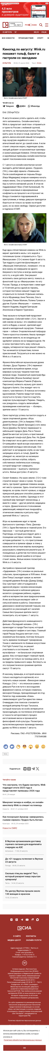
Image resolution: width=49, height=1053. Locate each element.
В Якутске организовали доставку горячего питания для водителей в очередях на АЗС (23, 844)
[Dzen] (20, 106)
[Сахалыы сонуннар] (31, 25)
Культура (7, 63)
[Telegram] (33, 769)
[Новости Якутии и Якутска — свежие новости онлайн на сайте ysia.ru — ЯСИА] (12, 25)
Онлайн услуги (33, 940)
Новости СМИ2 (10, 828)
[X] (37, 769)
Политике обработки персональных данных (23, 1040)
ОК (24, 1048)
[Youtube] (27, 919)
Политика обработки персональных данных (24, 1021)
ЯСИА (39, 63)
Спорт (40, 38)
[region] (24, 1039)
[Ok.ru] (29, 769)
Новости (6, 809)
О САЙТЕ (17, 936)
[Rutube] (32, 919)
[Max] (37, 919)
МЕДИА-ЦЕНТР (14, 940)
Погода (8, 866)
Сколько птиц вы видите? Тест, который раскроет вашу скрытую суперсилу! (23, 876)
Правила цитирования (29, 998)
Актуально (9, 851)
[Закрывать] (46, 1027)
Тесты (7, 883)
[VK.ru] (25, 769)
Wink (5, 754)
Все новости (8, 38)
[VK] (11, 919)
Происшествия (25, 38)
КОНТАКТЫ (31, 936)
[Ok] (16, 919)
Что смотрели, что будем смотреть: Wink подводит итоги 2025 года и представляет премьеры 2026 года (24, 787)
